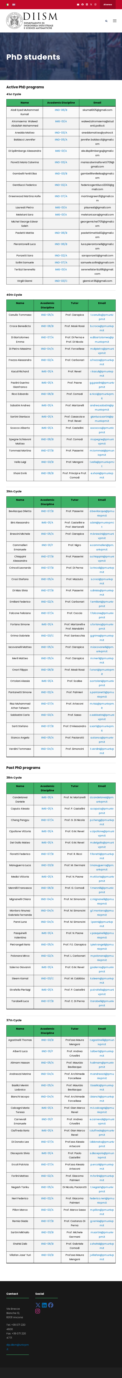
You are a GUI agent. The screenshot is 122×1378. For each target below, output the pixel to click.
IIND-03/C (61, 281)
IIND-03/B (61, 173)
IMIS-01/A (61, 121)
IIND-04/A (47, 349)
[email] (78, 4)
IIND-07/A (61, 196)
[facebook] (82, 4)
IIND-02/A (61, 185)
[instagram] (95, 4)
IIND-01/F (47, 545)
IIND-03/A (61, 132)
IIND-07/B (47, 450)
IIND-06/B (61, 110)
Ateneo (108, 4)
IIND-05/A (61, 139)
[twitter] (91, 4)
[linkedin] (87, 4)
